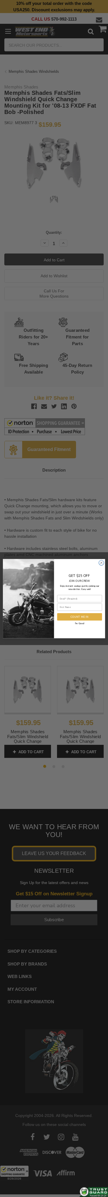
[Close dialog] (101, 562)
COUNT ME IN (79, 616)
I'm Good (79, 623)
